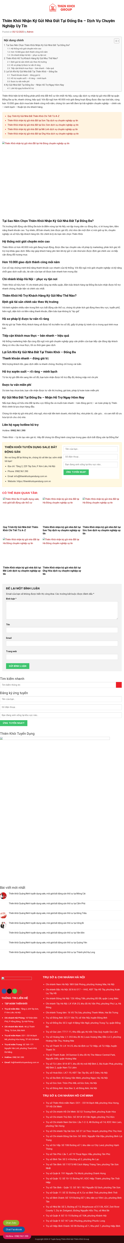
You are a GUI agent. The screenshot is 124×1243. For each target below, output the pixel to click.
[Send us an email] (9, 991)
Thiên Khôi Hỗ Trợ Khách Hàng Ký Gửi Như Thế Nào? (32, 58)
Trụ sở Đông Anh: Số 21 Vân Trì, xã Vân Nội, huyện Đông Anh (76, 1017)
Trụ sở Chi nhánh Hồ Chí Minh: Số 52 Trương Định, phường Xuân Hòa (81, 1111)
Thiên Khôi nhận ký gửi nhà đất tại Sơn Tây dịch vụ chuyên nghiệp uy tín (43, 120)
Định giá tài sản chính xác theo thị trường (29, 62)
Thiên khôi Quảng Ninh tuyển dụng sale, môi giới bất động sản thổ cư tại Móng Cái (47, 893)
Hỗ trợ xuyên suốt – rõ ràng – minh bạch (28, 78)
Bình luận (11, 599)
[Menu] (4, 7)
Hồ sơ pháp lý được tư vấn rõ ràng (26, 65)
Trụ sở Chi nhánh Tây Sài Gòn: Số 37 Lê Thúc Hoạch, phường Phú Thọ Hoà (84, 1131)
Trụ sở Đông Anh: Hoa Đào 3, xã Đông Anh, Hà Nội (71, 1088)
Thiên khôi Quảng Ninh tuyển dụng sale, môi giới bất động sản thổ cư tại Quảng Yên (48, 942)
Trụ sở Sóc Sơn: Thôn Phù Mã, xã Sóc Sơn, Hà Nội (71, 1083)
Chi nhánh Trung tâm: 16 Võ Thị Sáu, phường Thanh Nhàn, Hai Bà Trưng (82, 1012)
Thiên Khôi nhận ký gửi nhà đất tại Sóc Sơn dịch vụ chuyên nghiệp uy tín (43, 125)
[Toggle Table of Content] (115, 41)
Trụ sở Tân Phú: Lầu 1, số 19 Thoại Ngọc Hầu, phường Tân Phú (78, 1154)
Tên (8, 624)
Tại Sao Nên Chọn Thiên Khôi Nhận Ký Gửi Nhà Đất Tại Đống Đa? (38, 45)
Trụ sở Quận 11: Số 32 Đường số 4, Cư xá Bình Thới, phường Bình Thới (81, 1192)
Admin (30, 32)
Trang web (11, 651)
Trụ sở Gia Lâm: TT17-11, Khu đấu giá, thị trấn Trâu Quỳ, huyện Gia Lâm (82, 1031)
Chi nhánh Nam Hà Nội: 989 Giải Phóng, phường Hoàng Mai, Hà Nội (80, 984)
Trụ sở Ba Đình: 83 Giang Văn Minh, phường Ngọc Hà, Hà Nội (77, 1078)
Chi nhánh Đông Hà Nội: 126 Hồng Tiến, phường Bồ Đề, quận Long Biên (82, 998)
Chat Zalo (11, 1222)
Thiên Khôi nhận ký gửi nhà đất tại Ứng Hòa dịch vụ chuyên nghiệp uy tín (43, 133)
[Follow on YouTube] (20, 992)
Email (9, 638)
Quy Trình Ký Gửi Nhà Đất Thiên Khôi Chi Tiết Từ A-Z (33, 116)
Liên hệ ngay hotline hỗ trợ (22, 88)
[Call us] (14, 991)
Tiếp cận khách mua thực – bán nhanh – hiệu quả (32, 68)
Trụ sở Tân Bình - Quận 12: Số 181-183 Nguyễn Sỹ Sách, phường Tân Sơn (83, 1187)
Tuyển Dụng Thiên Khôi (60, 1239)
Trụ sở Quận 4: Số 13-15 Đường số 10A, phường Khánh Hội (76, 1215)
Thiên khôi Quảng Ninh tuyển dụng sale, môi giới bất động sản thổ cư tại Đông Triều (48, 913)
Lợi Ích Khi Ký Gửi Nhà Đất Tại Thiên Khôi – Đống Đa (31, 71)
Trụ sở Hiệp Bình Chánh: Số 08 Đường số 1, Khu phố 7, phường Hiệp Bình (83, 1226)
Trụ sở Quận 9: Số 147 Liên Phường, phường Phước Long (75, 1221)
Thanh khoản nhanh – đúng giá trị (25, 75)
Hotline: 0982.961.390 (17, 1236)
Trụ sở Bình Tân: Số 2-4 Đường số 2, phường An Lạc (72, 1159)
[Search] (120, 7)
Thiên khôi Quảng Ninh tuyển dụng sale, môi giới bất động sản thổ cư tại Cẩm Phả (47, 903)
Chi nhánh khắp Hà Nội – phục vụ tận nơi (28, 55)
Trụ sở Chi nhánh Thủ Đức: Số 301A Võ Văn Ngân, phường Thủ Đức (80, 1117)
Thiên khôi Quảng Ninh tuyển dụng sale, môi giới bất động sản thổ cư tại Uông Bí (46, 923)
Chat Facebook (14, 1229)
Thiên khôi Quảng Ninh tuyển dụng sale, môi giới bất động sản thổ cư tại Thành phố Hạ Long (52, 952)
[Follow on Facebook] (4, 991)
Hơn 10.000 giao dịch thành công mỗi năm (29, 52)
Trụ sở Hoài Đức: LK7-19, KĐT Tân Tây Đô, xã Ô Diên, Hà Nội (77, 1072)
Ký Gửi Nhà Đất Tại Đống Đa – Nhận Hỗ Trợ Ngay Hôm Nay (35, 85)
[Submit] (119, 685)
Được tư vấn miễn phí (20, 81)
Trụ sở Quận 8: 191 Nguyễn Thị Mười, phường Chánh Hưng (76, 1173)
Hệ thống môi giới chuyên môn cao (26, 48)
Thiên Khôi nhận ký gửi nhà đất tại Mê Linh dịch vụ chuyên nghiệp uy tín (43, 129)
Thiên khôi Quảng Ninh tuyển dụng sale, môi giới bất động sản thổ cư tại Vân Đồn (47, 932)
